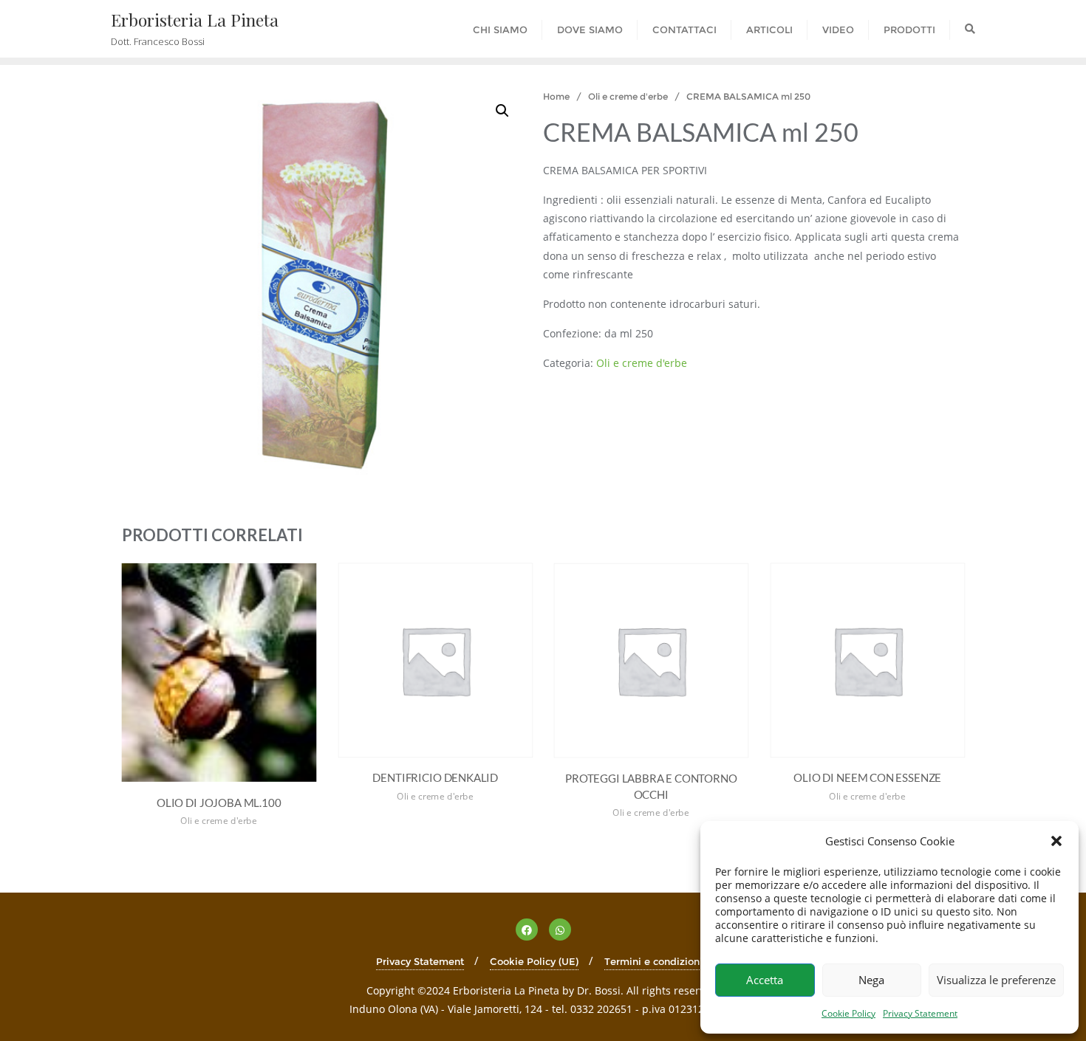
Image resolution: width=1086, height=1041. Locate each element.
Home (556, 96)
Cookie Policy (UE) (534, 961)
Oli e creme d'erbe (628, 96)
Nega (871, 979)
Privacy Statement (920, 1013)
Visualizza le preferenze (996, 979)
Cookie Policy (848, 1013)
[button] (1056, 841)
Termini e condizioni (653, 961)
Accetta (764, 979)
